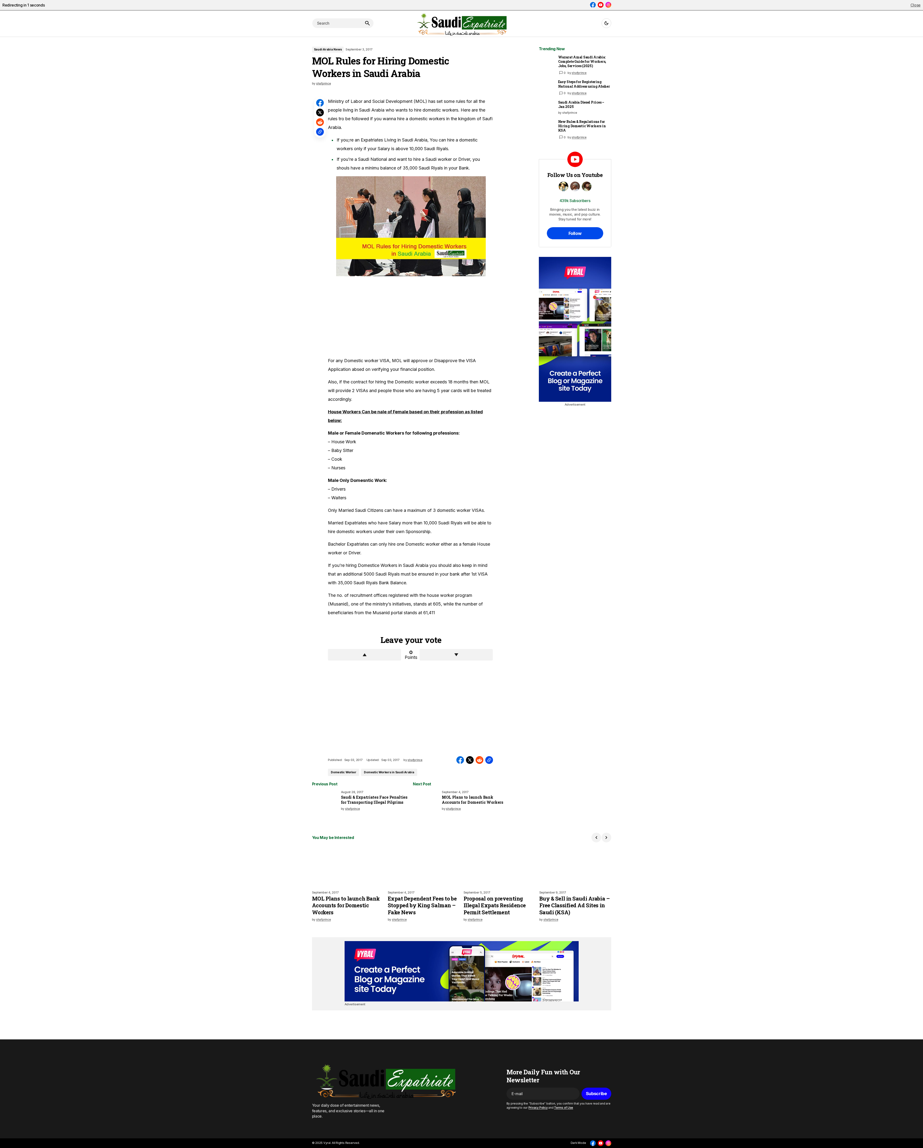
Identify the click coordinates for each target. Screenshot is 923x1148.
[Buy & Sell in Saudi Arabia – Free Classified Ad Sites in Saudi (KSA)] (575, 866)
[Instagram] (608, 5)
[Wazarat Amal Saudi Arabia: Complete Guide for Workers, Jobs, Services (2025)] (546, 62)
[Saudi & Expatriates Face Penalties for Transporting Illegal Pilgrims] (325, 803)
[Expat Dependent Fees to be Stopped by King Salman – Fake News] (424, 866)
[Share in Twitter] (320, 112)
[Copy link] (320, 132)
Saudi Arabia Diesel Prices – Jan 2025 (581, 104)
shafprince (579, 73)
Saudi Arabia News (328, 49)
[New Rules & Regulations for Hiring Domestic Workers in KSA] (546, 127)
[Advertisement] (364, 316)
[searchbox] (336, 23)
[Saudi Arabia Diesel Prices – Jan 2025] (546, 108)
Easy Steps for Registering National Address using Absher (584, 84)
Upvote (364, 655)
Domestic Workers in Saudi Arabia (389, 772)
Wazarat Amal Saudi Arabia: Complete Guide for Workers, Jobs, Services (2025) (582, 61)
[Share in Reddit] (320, 122)
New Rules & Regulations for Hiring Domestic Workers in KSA (582, 126)
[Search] (367, 23)
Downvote (456, 655)
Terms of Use (563, 1107)
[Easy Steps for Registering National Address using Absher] (546, 87)
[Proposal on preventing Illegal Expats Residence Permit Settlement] (499, 866)
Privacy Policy (538, 1107)
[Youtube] (600, 5)
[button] (606, 23)
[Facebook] (593, 5)
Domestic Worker (343, 772)
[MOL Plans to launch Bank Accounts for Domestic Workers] (426, 803)
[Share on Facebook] (320, 103)
